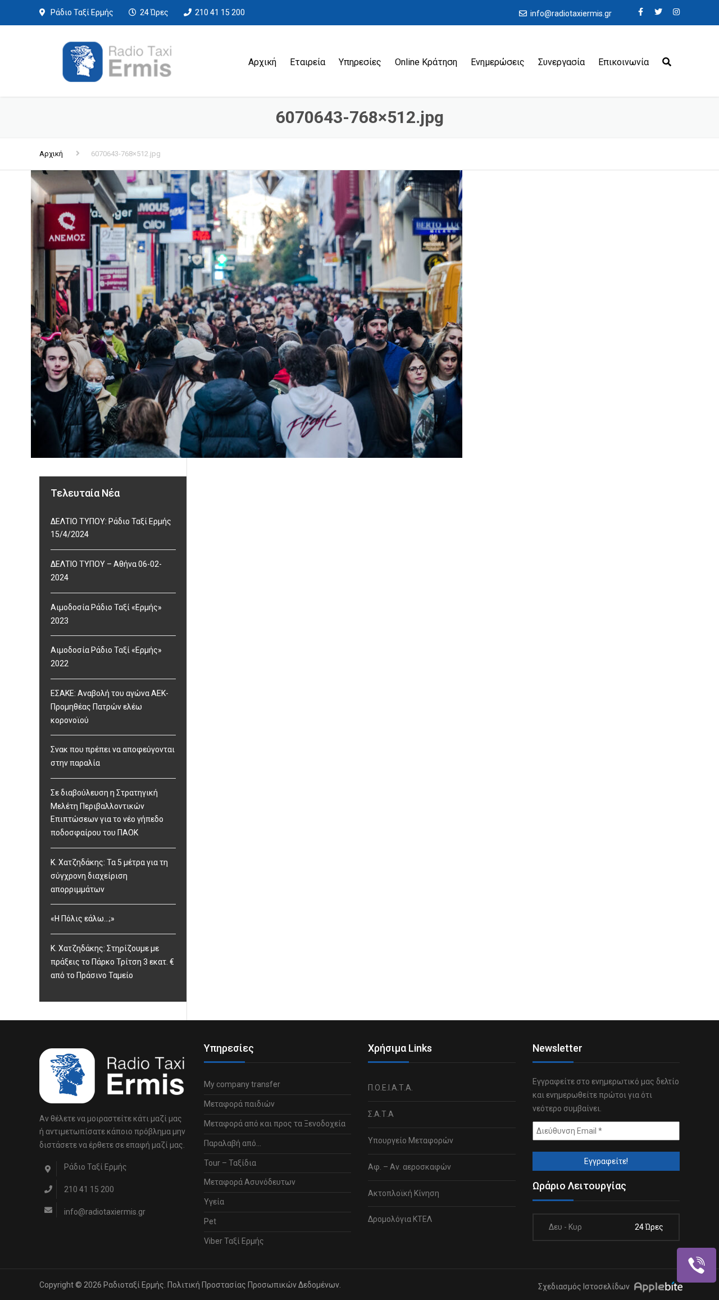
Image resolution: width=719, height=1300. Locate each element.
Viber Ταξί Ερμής (234, 1241)
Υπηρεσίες (360, 62)
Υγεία (214, 1201)
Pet (210, 1221)
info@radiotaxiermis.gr (571, 13)
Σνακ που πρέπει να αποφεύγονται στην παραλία (113, 756)
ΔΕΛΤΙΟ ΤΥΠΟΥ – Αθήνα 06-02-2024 (106, 571)
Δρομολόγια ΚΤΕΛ (400, 1219)
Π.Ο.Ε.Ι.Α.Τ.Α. (390, 1087)
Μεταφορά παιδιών (239, 1103)
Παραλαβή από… (232, 1143)
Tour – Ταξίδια (230, 1162)
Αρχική (262, 62)
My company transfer (242, 1084)
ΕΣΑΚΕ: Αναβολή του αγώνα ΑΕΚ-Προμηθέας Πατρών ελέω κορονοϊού (110, 707)
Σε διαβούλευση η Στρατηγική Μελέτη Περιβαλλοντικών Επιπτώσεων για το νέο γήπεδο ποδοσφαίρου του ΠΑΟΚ (107, 812)
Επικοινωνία (623, 62)
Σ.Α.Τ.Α (381, 1114)
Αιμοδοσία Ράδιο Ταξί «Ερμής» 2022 (106, 657)
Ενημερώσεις (498, 62)
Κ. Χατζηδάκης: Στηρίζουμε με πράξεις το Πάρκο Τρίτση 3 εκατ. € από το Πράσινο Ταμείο (112, 962)
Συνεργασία (561, 62)
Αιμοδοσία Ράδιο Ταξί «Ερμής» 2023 (106, 614)
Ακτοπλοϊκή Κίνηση (403, 1193)
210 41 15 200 (220, 12)
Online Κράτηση (426, 62)
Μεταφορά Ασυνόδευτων (249, 1182)
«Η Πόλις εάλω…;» (83, 918)
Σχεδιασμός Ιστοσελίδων (584, 1286)
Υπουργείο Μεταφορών (410, 1140)
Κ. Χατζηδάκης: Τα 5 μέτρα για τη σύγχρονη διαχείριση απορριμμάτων (109, 876)
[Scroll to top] (660, 1240)
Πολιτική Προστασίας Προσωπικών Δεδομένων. (254, 1284)
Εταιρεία (307, 62)
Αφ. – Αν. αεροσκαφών (409, 1166)
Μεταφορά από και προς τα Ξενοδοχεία (274, 1123)
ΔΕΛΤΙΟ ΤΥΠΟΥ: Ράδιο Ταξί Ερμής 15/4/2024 (111, 528)
